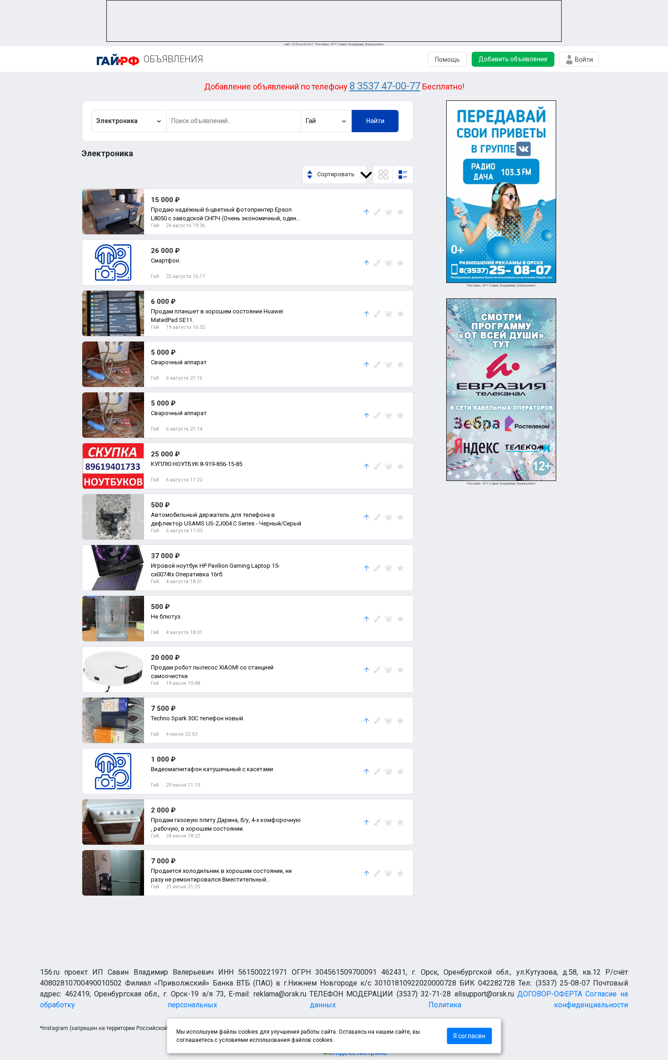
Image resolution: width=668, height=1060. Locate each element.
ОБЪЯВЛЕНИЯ (173, 59)
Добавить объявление (513, 59)
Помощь (447, 59)
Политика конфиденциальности (528, 1005)
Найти (375, 120)
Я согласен (469, 1036)
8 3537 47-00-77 (384, 86)
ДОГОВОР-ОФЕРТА (549, 994)
